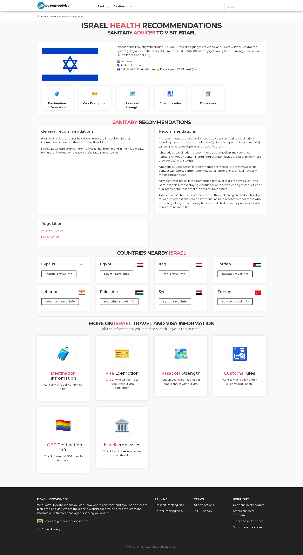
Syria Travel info (175, 301)
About (46, 529)
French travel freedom (248, 521)
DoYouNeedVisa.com (53, 5)
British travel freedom (247, 527)
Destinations (122, 6)
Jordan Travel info (235, 273)
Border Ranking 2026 (169, 510)
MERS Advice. (50, 236)
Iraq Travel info (174, 273)
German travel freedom (248, 505)
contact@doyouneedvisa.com (67, 521)
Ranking (103, 6)
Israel (53, 16)
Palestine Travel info (119, 301)
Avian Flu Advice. (52, 230)
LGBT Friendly (203, 510)
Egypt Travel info (116, 273)
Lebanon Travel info (60, 301)
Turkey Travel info (235, 301)
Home (44, 16)
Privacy (55, 529)
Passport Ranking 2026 (170, 505)
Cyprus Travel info (58, 273)
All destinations (204, 505)
